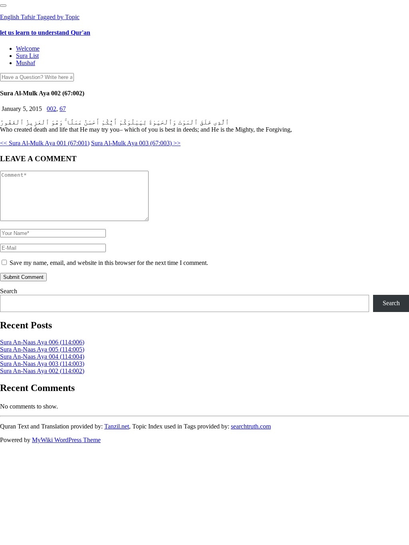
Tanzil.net (116, 426)
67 (63, 108)
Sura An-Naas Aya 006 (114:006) (42, 342)
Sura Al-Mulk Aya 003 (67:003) (136, 143)
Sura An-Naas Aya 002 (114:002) (42, 370)
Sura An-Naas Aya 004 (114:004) (42, 356)
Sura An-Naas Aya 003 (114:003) (42, 363)
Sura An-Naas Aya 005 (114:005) (42, 349)
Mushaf (25, 62)
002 (51, 108)
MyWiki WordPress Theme (66, 439)
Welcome (28, 48)
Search (8, 291)
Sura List (27, 55)
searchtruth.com (251, 426)
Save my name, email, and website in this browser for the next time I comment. (109, 262)
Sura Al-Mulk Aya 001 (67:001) (44, 143)
